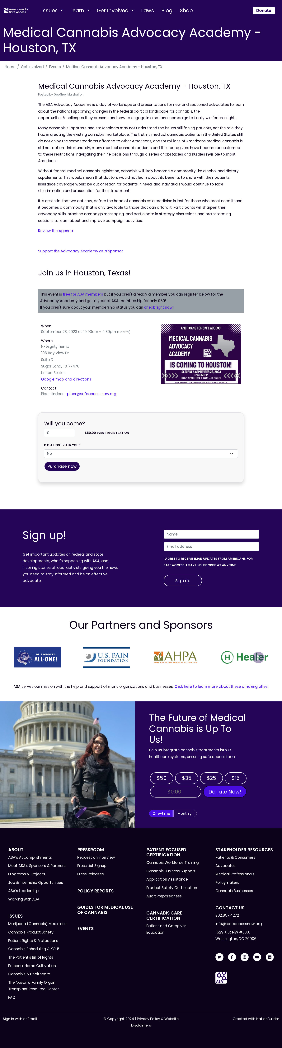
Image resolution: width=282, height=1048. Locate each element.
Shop (186, 10)
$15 (236, 778)
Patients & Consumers (235, 857)
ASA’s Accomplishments (30, 857)
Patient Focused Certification (166, 852)
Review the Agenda (55, 230)
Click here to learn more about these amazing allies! (222, 686)
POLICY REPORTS (95, 891)
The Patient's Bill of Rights (30, 957)
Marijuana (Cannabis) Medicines (37, 923)
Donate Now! (225, 791)
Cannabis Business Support (170, 871)
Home (10, 66)
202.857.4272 (227, 915)
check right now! (159, 307)
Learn (78, 10)
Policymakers (227, 882)
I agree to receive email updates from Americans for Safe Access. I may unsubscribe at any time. (208, 561)
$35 (186, 778)
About (16, 850)
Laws (147, 10)
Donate (263, 10)
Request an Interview (96, 857)
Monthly (184, 813)
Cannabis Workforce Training (172, 862)
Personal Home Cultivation (32, 965)
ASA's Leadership (23, 890)
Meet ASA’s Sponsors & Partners (37, 865)
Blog (166, 10)
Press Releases (90, 874)
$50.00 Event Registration (107, 433)
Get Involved (113, 10)
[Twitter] (219, 957)
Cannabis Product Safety (31, 932)
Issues (50, 10)
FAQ (11, 997)
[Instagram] (245, 957)
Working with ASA (23, 899)
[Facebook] (232, 957)
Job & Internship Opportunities (35, 882)
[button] (23, 657)
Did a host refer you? (62, 445)
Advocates (225, 865)
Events (55, 66)
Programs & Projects (26, 874)
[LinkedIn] (270, 957)
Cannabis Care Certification (164, 915)
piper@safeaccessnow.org (91, 393)
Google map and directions (66, 379)
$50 (162, 778)
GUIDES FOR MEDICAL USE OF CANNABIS (105, 909)
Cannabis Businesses (234, 890)
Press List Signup (91, 865)
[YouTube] (257, 957)
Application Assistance (167, 879)
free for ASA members (83, 294)
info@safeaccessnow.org (238, 923)
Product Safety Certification (171, 887)
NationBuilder (267, 1018)
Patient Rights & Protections (33, 940)
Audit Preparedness (164, 896)
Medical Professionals (234, 874)
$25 (211, 778)
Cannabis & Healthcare (29, 974)
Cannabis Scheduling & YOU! (33, 949)
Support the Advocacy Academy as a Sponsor (80, 251)
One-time (161, 813)
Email (32, 1018)
